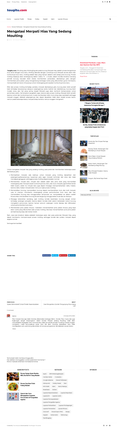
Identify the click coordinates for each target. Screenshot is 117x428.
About (8, 2)
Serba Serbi (54, 415)
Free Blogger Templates (35, 425)
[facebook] (109, 425)
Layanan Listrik (56, 396)
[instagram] (109, 2)
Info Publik (46, 386)
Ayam (45, 373)
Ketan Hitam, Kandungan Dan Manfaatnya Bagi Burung (97, 164)
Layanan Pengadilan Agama (51, 402)
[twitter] (107, 2)
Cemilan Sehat (47, 377)
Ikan (65, 383)
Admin (14, 316)
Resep (30, 19)
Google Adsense (48, 380)
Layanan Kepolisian (66, 392)
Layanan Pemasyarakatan (50, 399)
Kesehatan (46, 389)
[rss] (102, 2)
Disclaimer (24, 2)
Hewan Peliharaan (17, 27)
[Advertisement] (77, 9)
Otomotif (46, 411)
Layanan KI (46, 396)
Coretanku (58, 377)
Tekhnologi (64, 415)
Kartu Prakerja (62, 386)
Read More (83, 76)
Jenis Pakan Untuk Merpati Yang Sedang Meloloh (96, 157)
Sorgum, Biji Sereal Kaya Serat (97, 178)
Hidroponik (46, 383)
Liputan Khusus (63, 19)
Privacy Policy (15, 2)
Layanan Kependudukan (50, 392)
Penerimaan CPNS (57, 411)
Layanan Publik (19, 19)
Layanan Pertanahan (49, 408)
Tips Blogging (47, 418)
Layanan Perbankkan (49, 405)
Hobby (37, 19)
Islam (52, 19)
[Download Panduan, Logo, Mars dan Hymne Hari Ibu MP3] (80, 61)
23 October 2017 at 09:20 (69, 316)
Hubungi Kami (32, 2)
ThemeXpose (16, 425)
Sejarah (45, 19)
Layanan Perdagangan (65, 405)
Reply (14, 328)
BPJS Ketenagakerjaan (56, 373)
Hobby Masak (57, 383)
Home (9, 19)
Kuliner (55, 389)
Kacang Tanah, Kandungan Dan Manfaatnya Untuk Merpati (98, 149)
